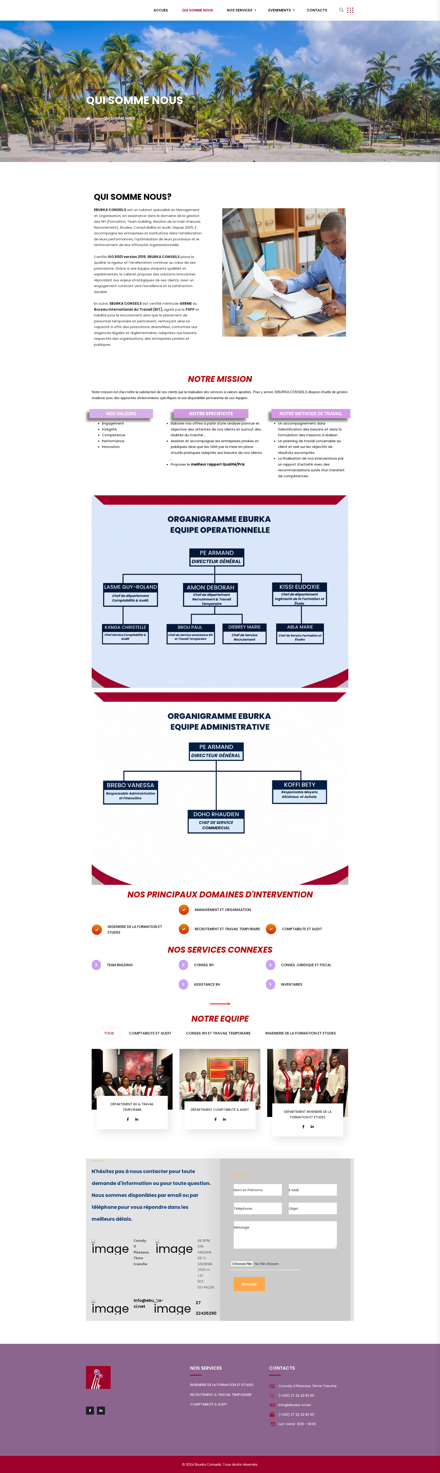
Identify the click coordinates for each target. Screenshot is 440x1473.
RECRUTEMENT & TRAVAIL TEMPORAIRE (221, 1394)
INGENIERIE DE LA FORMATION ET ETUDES (300, 1033)
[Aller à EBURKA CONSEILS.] (93, 118)
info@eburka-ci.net (294, 1404)
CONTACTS (317, 10)
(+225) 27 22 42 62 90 (296, 1395)
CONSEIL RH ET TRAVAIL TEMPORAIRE (218, 1033)
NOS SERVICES (239, 10)
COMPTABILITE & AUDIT (208, 1404)
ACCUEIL (161, 10)
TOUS (109, 1033)
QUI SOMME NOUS (197, 10)
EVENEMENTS (279, 10)
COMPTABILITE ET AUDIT (150, 1033)
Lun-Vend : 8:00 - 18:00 (297, 1423)
